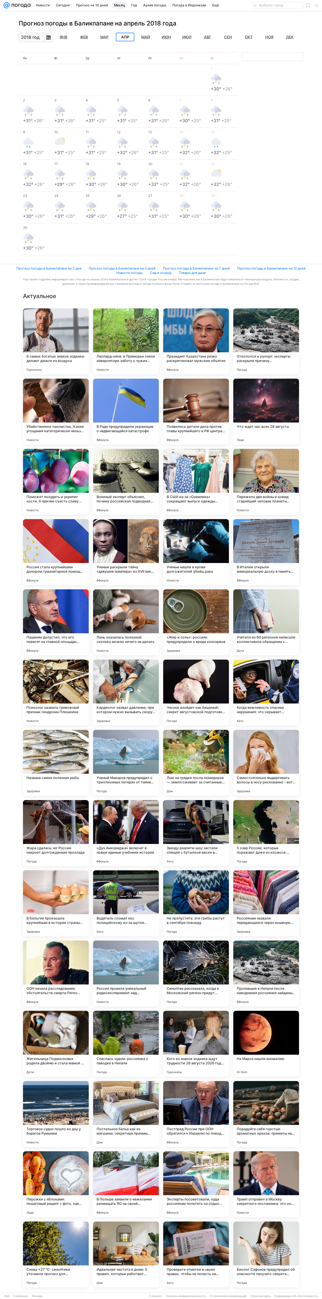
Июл (186, 37)
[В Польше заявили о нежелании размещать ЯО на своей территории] (126, 1184)
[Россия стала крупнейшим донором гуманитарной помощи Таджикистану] (56, 552)
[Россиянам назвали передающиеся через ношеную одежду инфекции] (266, 903)
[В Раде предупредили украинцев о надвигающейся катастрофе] (126, 411)
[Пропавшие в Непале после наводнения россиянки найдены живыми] (266, 973)
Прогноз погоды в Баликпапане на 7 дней (196, 268)
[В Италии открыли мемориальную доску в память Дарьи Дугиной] (266, 552)
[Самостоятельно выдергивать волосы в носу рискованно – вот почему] (266, 763)
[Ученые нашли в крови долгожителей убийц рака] (196, 552)
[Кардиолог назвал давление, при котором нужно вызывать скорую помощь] (126, 692)
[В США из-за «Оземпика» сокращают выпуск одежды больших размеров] (196, 482)
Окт (249, 37)
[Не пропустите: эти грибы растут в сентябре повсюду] (196, 903)
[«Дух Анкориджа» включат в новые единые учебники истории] (126, 833)
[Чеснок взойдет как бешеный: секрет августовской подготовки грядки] (196, 692)
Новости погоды (129, 273)
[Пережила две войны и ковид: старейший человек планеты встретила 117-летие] (266, 482)
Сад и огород (160, 273)
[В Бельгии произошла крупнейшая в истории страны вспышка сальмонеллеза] (56, 903)
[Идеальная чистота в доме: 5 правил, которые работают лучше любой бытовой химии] (126, 1254)
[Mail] (7, 5)
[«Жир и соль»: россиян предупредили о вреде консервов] (196, 622)
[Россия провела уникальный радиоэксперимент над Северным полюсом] (126, 973)
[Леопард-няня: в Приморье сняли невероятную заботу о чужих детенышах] (126, 341)
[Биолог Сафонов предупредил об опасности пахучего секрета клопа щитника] (266, 1254)
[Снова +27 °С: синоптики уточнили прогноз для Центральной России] (56, 1254)
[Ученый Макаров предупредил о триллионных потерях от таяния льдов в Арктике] (126, 763)
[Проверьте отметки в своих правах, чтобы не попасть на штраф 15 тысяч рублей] (196, 1254)
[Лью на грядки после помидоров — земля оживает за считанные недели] (196, 763)
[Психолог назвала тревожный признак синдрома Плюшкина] (56, 692)
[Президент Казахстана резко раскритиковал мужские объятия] (196, 341)
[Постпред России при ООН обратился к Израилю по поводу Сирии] (196, 1114)
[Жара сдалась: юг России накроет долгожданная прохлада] (56, 833)
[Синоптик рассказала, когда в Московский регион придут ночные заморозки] (196, 973)
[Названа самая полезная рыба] (56, 763)
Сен (228, 37)
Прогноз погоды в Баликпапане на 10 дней (271, 268)
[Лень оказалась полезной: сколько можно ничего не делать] (126, 622)
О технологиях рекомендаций (228, 1296)
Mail (6, 1296)
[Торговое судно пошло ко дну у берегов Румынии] (56, 1114)
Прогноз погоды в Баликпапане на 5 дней (122, 268)
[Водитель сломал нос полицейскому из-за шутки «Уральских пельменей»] (126, 903)
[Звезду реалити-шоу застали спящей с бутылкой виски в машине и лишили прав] (196, 833)
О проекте (155, 1296)
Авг (207, 37)
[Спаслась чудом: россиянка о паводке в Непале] (126, 1044)
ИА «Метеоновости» (305, 1296)
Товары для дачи (192, 273)
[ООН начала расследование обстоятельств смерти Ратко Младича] (56, 973)
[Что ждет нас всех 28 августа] (266, 411)
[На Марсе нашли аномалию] (266, 1044)
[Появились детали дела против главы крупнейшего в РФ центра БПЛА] (196, 411)
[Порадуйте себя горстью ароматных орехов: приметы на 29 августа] (266, 1114)
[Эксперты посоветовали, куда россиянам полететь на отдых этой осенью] (196, 1184)
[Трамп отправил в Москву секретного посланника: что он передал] (266, 1184)
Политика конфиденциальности (186, 1296)
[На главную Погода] (20, 5)
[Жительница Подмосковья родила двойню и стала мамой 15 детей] (56, 1044)
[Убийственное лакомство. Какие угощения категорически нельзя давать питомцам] (56, 411)
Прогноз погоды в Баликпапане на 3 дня (48, 268)
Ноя (269, 37)
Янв (63, 37)
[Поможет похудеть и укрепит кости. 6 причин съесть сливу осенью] (56, 482)
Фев (84, 37)
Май (145, 37)
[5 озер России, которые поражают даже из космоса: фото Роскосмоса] (266, 833)
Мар (104, 37)
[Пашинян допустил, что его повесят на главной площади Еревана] (56, 622)
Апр (125, 37)
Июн (166, 37)
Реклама (37, 1296)
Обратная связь (261, 1296)
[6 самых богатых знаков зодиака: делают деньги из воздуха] (56, 341)
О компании (20, 1296)
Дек (290, 37)
